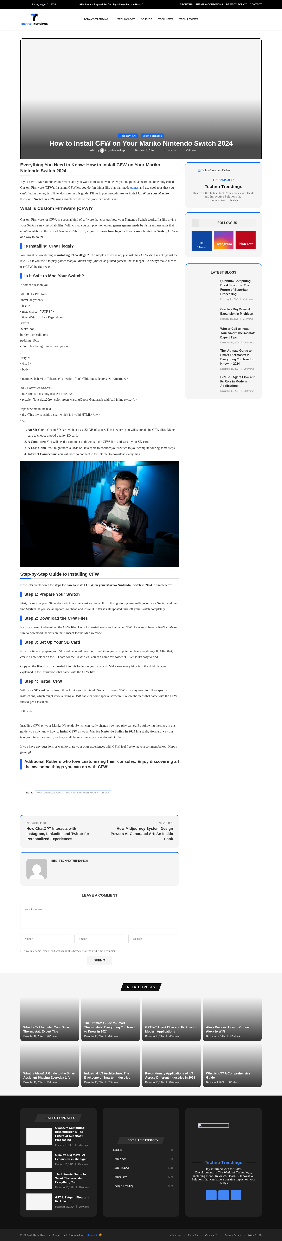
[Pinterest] (236, 1195)
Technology (126, 19)
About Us (186, 4)
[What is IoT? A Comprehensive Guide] (232, 1065)
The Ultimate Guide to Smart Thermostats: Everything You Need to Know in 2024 (109, 1027)
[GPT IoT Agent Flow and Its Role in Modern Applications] (204, 383)
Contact (256, 4)
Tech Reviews (188, 19)
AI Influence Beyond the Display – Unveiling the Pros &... (112, 4)
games (134, 187)
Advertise (175, 1235)
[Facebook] (21, 4)
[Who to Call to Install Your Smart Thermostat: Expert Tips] (204, 335)
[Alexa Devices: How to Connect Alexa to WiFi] (232, 1019)
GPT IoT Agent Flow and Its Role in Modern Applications (237, 381)
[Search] (260, 19)
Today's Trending (143, 1185)
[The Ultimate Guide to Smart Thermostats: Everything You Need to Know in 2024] (204, 359)
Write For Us (255, 1235)
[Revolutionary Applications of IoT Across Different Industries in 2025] (171, 1065)
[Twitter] (26, 4)
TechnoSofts (91, 1234)
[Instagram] (223, 1195)
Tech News (165, 19)
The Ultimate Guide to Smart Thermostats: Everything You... (70, 1178)
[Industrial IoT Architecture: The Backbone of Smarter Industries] (110, 1065)
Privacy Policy (236, 4)
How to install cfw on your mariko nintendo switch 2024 (73, 792)
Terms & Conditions (209, 4)
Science (146, 19)
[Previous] (70, 4)
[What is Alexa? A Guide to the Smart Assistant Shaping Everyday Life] (49, 1065)
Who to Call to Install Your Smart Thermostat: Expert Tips (237, 333)
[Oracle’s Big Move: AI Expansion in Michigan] (204, 313)
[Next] (75, 4)
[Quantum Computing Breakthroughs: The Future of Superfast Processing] (204, 290)
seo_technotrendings (115, 150)
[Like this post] (61, 805)
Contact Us (211, 1235)
